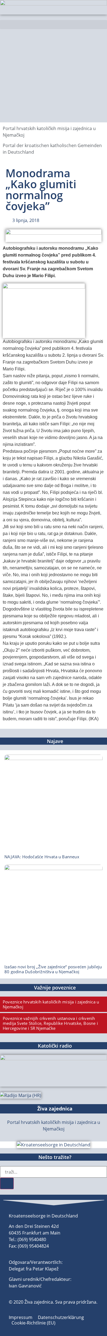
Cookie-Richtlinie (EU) (33, 1323)
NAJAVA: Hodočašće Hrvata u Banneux (41, 856)
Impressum (20, 1317)
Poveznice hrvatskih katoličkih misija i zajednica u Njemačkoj (51, 1004)
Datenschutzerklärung (61, 1317)
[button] (53, 24)
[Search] (7, 1183)
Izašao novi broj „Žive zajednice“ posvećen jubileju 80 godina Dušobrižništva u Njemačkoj (53, 969)
